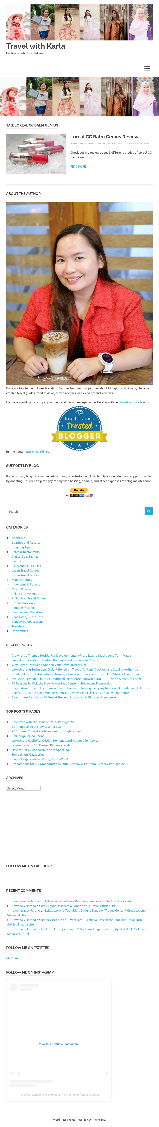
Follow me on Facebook (29, 866)
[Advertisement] (79, 827)
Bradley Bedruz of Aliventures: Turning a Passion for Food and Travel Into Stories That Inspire (76, 674)
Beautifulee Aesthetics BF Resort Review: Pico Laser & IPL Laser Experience (64, 697)
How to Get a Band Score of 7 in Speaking (40, 750)
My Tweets (13, 958)
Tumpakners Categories (28, 754)
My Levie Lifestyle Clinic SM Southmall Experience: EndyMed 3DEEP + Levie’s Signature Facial (76, 678)
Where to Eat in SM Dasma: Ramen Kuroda (41, 745)
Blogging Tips (21, 547)
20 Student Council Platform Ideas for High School (46, 731)
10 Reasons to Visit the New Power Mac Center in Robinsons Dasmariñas (62, 683)
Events (16, 561)
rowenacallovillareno (26, 901)
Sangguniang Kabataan (27, 612)
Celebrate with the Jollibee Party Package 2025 (44, 722)
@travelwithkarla (38, 451)
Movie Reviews (22, 589)
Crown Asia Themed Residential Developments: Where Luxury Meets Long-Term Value (71, 655)
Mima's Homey (22, 579)
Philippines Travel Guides (29, 598)
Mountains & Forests (26, 584)
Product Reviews (138, 143)
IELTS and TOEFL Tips (26, 565)
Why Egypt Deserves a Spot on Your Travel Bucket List (49, 664)
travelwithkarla (51, 1094)
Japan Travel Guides (25, 570)
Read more (78, 166)
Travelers (18, 626)
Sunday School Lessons (27, 621)
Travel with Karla (35, 46)
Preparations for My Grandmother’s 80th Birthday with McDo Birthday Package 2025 (70, 763)
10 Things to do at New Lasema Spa (36, 726)
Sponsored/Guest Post (27, 617)
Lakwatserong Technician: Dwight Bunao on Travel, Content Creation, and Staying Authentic (75, 669)
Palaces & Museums (25, 593)
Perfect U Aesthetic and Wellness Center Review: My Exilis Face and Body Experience (70, 692)
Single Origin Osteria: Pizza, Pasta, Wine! (40, 759)
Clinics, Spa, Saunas (25, 556)
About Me (18, 538)
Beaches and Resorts (26, 542)
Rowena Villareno (24, 905)
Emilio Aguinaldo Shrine (28, 736)
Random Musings (23, 607)
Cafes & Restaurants (26, 552)
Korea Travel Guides (25, 575)
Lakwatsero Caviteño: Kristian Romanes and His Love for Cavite (55, 660)
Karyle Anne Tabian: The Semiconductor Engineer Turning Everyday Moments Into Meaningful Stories (81, 688)
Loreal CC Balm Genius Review (104, 136)
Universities (20, 631)
